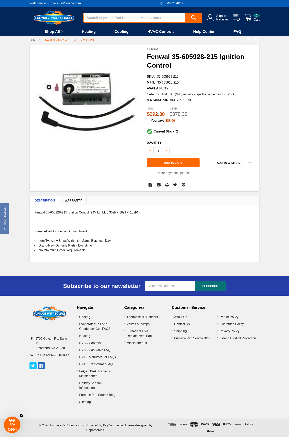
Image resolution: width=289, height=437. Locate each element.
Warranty (73, 200)
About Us (180, 317)
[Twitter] (248, 39)
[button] (4, 218)
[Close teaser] (22, 415)
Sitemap (85, 402)
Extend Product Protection (238, 338)
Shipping (180, 331)
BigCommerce (113, 425)
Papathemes (95, 430)
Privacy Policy (229, 331)
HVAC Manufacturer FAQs (97, 357)
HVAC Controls (161, 31)
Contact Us (182, 324)
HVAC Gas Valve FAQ (94, 350)
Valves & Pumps (138, 324)
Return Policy (229, 317)
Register (222, 19)
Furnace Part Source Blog (97, 395)
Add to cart (173, 162)
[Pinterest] (183, 184)
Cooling (121, 31)
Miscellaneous (137, 343)
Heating (89, 31)
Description (45, 200)
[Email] (158, 184)
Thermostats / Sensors (142, 317)
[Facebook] (256, 39)
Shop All (52, 31)
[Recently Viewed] (238, 17)
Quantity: (154, 142)
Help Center (203, 31)
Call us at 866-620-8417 (52, 355)
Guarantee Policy (232, 324)
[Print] (166, 184)
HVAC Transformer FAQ (96, 364)
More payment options (173, 173)
